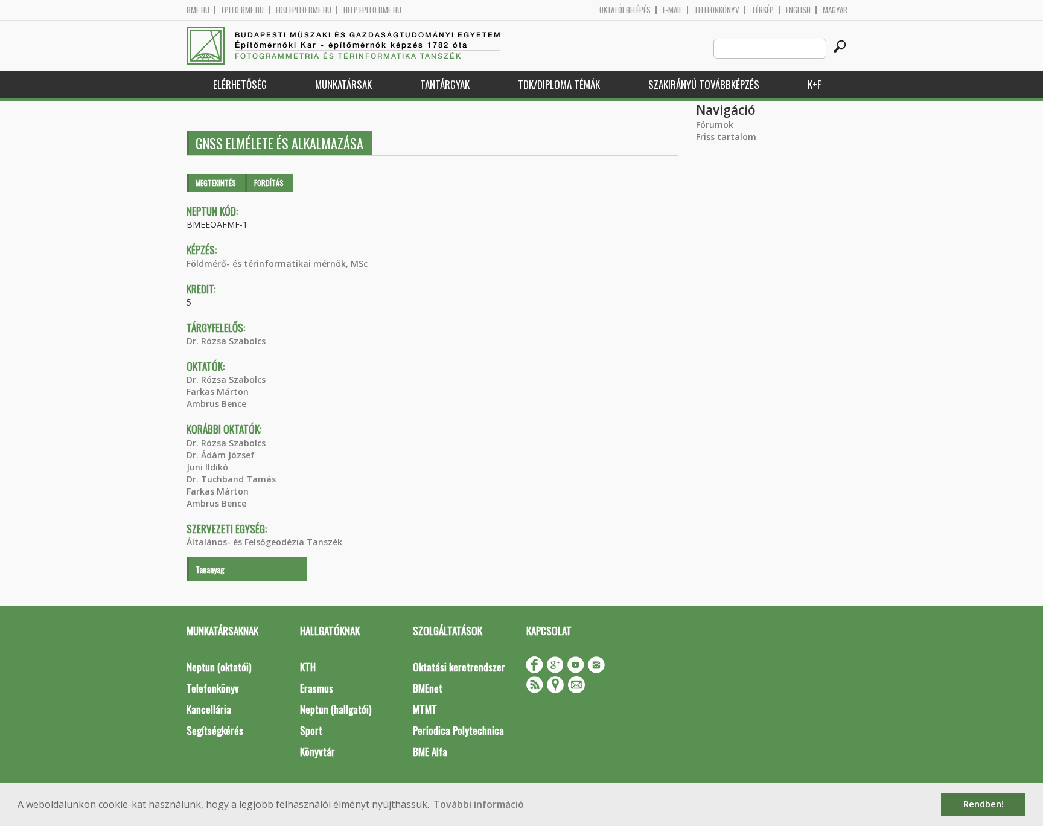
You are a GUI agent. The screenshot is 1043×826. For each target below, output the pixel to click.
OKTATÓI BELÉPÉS (625, 10)
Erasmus (316, 688)
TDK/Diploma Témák (559, 84)
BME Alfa (430, 751)
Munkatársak (343, 84)
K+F (814, 84)
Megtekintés (216, 183)
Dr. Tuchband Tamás (231, 479)
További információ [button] (478, 804)
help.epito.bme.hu (372, 10)
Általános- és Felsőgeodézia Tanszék (264, 542)
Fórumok (714, 124)
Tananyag (210, 569)
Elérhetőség (240, 84)
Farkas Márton (218, 391)
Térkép (762, 10)
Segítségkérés (215, 730)
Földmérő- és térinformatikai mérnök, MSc (277, 263)
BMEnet (427, 688)
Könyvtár (317, 751)
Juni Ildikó (207, 467)
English (798, 10)
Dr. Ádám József (221, 455)
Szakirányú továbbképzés (703, 84)
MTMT (425, 709)
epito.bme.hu (243, 10)
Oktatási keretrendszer (459, 666)
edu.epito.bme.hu (303, 10)
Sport (311, 730)
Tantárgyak (445, 84)
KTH (308, 666)
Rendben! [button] (983, 804)
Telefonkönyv (716, 10)
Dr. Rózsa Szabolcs (226, 341)
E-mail (672, 10)
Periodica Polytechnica (458, 730)
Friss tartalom (726, 136)
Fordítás (269, 183)
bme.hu (198, 10)
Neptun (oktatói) (219, 666)
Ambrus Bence (216, 403)
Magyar (835, 10)
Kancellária (209, 709)
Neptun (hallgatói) (335, 709)
